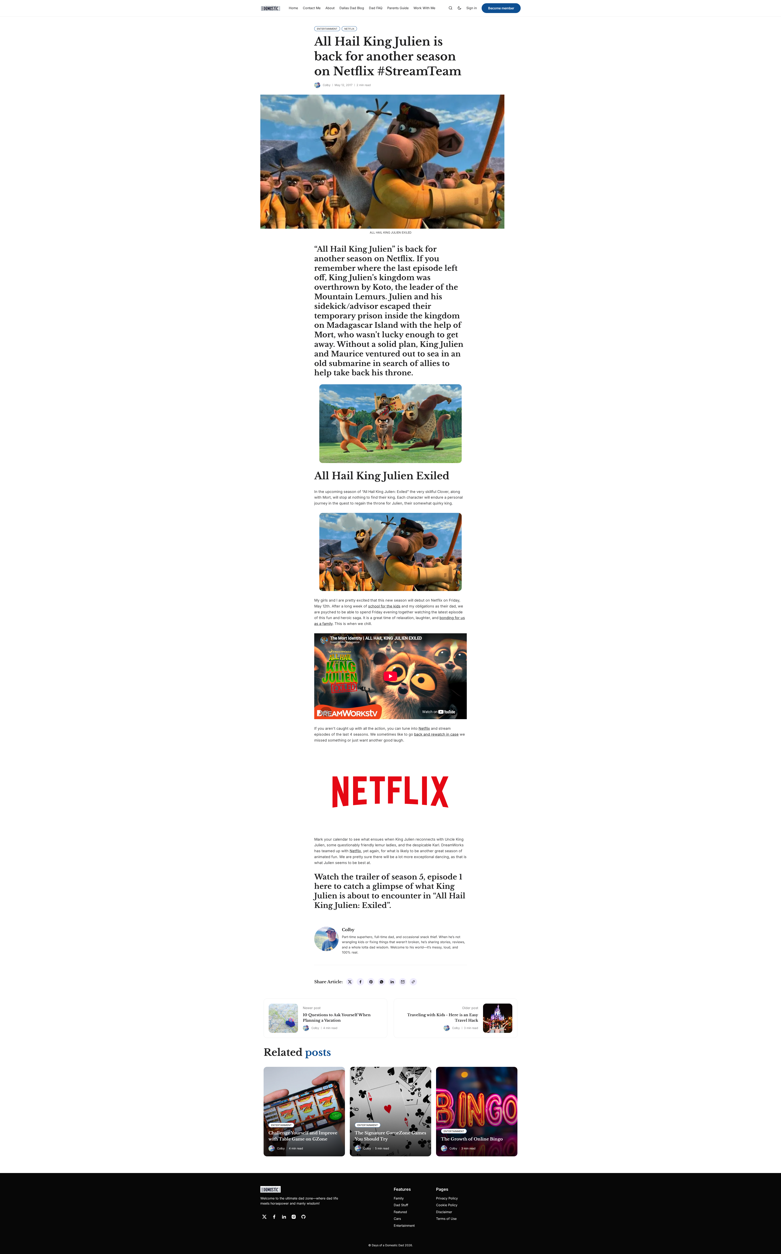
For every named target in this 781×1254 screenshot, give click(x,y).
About (330, 8)
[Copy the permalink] (413, 981)
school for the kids (384, 606)
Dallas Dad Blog (351, 8)
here (323, 886)
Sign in (471, 8)
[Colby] (317, 85)
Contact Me (312, 8)
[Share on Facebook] (360, 981)
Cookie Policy (446, 1205)
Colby (327, 85)
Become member (501, 8)
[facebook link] (274, 1217)
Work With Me (424, 8)
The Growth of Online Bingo (472, 1139)
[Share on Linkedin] (392, 981)
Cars (397, 1219)
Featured (400, 1212)
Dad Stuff (401, 1205)
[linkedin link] (284, 1217)
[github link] (303, 1217)
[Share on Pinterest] (371, 981)
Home (293, 8)
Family (399, 1198)
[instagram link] (294, 1217)
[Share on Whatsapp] (381, 981)
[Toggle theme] (459, 8)
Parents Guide (398, 8)
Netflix (424, 728)
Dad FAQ (375, 8)
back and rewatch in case (436, 734)
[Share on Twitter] (349, 981)
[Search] (450, 8)
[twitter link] (264, 1217)
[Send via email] (402, 981)
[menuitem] (293, 8)
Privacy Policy (447, 1198)
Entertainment (404, 1225)
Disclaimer (444, 1212)
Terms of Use (446, 1219)
